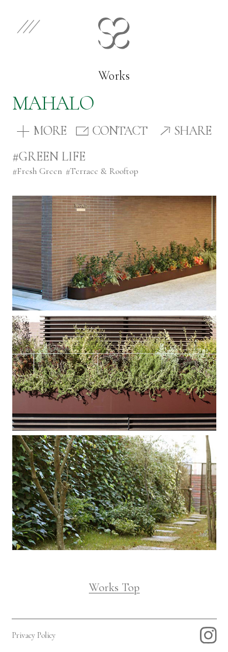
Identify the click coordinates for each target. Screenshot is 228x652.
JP (205, 24)
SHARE (192, 131)
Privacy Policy (34, 635)
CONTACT (119, 131)
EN (172, 24)
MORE (49, 131)
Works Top (114, 588)
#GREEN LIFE (48, 156)
